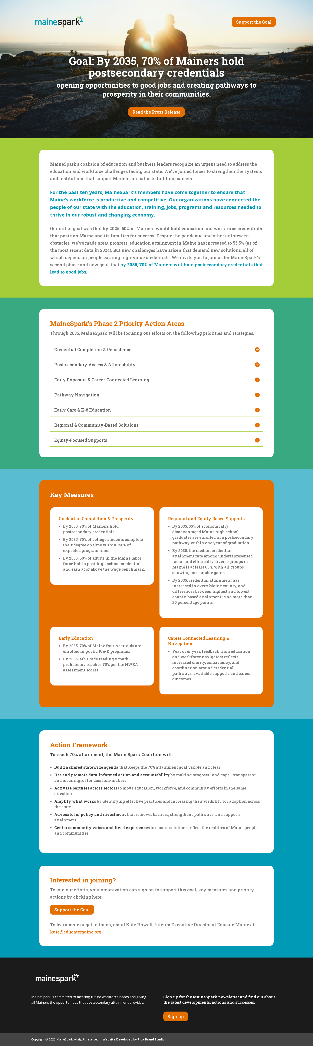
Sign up (176, 1016)
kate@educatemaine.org (75, 932)
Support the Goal (253, 22)
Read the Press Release (156, 112)
